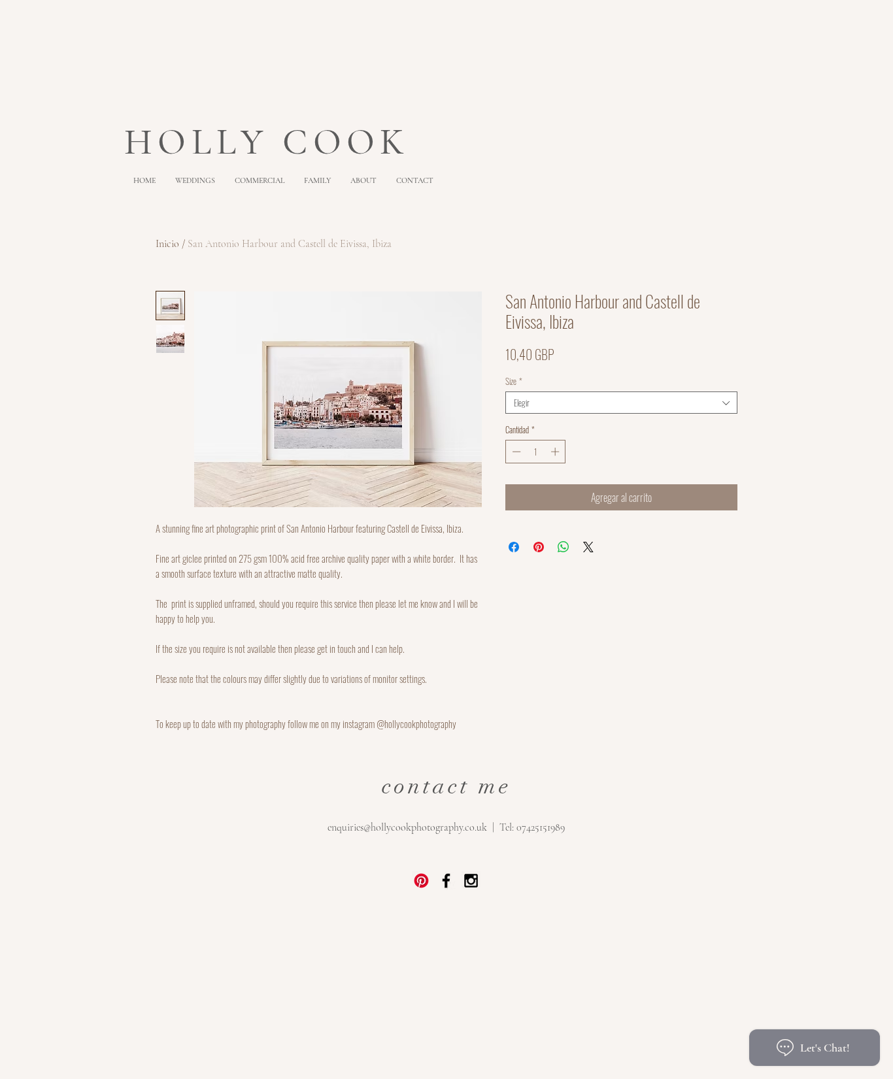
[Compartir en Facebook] (514, 547)
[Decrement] (515, 451)
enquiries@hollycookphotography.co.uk (407, 827)
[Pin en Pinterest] (539, 547)
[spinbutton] (535, 451)
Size (513, 381)
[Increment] (556, 451)
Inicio (167, 243)
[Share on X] (588, 547)
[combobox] (621, 402)
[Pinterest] (421, 880)
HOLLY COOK (273, 142)
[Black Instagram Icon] (471, 880)
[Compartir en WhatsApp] (563, 547)
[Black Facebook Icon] (446, 880)
